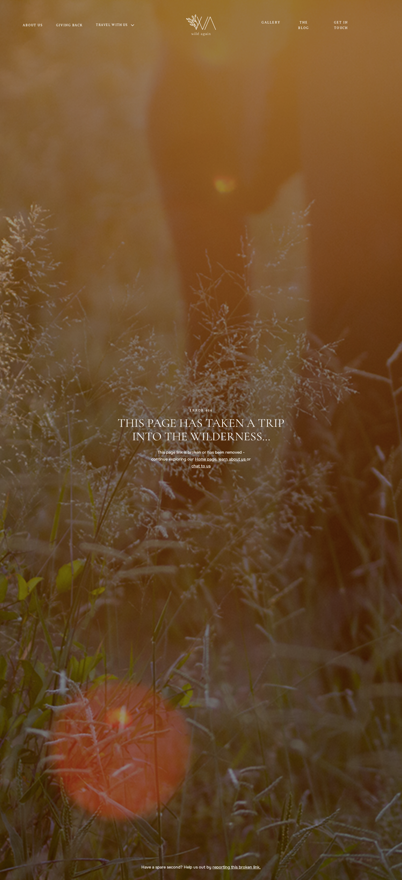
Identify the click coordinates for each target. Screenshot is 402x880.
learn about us (233, 459)
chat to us (201, 466)
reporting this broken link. (236, 867)
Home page (205, 459)
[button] (118, 25)
